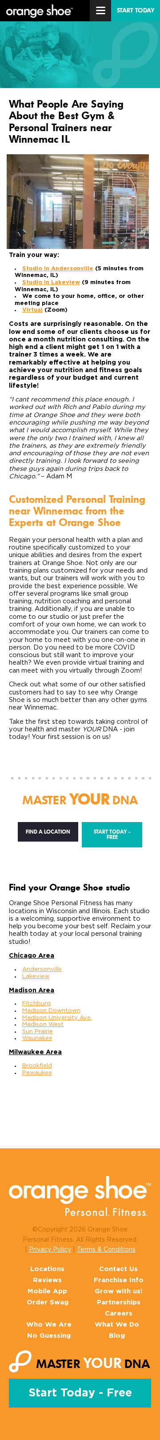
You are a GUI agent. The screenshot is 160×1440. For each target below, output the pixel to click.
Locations (47, 1269)
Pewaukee (37, 1073)
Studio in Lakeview (51, 282)
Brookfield (37, 1066)
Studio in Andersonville (57, 269)
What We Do (117, 1324)
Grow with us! (118, 1291)
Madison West (43, 1024)
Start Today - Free (112, 835)
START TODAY (136, 10)
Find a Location (48, 832)
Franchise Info (119, 1280)
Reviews (47, 1280)
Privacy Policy (50, 1250)
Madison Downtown (51, 1011)
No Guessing (49, 1335)
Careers (118, 1313)
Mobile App (47, 1291)
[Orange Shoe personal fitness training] (39, 11)
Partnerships (118, 1302)
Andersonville (42, 969)
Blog (117, 1335)
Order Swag (47, 1302)
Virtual (32, 310)
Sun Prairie (37, 1032)
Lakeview (35, 976)
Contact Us (118, 1269)
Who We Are (49, 1324)
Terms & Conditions (106, 1250)
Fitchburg (36, 1004)
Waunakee (37, 1038)
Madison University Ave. (57, 1018)
